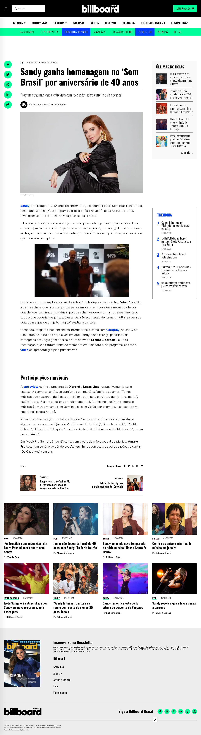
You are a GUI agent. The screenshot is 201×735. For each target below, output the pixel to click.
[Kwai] (194, 711)
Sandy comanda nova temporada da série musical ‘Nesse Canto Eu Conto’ (125, 547)
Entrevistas (39, 23)
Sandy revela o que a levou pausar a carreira (174, 605)
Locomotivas (179, 23)
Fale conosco (60, 693)
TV (21, 62)
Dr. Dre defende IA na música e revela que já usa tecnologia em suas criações (181, 79)
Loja (55, 686)
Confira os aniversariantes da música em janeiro (172, 545)
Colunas (78, 23)
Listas (177, 32)
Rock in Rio (145, 32)
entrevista (30, 387)
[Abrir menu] (6, 9)
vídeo (24, 350)
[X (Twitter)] (173, 711)
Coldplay (113, 330)
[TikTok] (187, 711)
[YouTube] (180, 711)
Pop (6, 538)
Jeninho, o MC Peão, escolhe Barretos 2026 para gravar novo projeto (181, 94)
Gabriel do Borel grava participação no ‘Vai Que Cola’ (107, 484)
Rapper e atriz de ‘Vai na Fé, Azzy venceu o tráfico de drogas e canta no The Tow (55, 485)
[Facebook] (160, 711)
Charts (18, 23)
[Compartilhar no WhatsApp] (8, 85)
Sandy (24, 206)
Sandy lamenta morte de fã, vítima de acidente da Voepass (123, 605)
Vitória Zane (13, 557)
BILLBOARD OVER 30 (153, 23)
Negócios (129, 23)
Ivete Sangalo (11, 598)
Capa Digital (27, 32)
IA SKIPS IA (99, 32)
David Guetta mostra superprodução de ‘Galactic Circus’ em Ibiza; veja (179, 124)
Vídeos (95, 23)
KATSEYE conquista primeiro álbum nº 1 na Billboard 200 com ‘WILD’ (181, 108)
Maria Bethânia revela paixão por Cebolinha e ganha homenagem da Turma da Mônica (180, 141)
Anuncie (57, 673)
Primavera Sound (122, 32)
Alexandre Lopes (65, 553)
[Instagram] (166, 711)
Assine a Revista (62, 680)
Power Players (50, 32)
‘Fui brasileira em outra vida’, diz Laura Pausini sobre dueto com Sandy (25, 547)
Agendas (163, 32)
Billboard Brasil (113, 557)
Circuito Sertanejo (76, 32)
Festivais (110, 23)
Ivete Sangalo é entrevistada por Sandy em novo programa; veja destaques (25, 607)
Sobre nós (58, 667)
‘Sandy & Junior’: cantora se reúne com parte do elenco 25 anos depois (73, 607)
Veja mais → (187, 152)
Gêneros (59, 23)
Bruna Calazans (163, 613)
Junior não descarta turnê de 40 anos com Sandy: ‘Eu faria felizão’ (75, 545)
